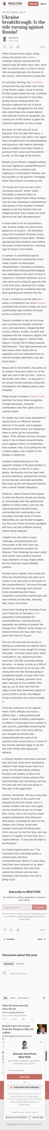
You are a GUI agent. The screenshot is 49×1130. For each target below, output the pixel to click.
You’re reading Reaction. (13, 1012)
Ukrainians (37, 82)
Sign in (43, 4)
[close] (41, 1042)
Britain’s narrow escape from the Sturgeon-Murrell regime (17, 1029)
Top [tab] (5, 998)
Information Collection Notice (24, 1101)
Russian (41, 303)
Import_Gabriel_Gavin (13, 12)
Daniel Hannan (20, 1016)
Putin (36, 613)
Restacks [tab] (20, 964)
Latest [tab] (12, 998)
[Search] (44, 998)
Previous (10, 939)
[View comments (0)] (11, 47)
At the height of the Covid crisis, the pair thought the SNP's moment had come (17, 1037)
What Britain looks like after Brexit (15, 1007)
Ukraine (31, 57)
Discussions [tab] (23, 998)
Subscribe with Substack (26, 1087)
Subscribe (33, 4)
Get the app (37, 1117)
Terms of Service (16, 1096)
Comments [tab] (8, 964)
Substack (11, 1124)
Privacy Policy (32, 1096)
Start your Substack (17, 1117)
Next (40, 939)
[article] (24, 1012)
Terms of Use (21, 1099)
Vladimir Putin (37, 396)
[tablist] (14, 964)
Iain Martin (13, 38)
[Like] (5, 47)
